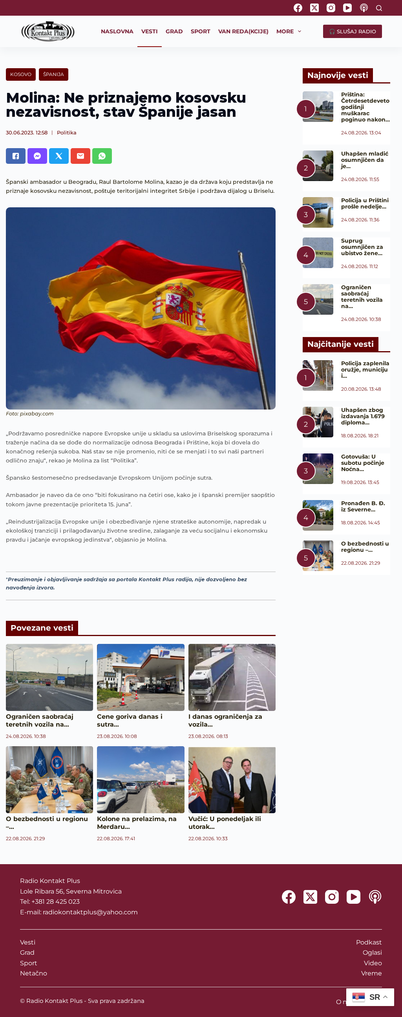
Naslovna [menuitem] (117, 31)
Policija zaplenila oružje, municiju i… (365, 369)
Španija (53, 74)
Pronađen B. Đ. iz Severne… (363, 506)
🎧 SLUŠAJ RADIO (352, 31)
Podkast (369, 942)
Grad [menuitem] (174, 31)
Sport (28, 963)
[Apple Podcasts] (364, 8)
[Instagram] (331, 8)
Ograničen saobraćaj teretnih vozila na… (39, 720)
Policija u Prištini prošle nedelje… (365, 203)
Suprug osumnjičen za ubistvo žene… (362, 247)
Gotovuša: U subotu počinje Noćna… (362, 463)
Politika (67, 132)
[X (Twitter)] (314, 8)
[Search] (379, 8)
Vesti (27, 942)
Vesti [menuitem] (149, 31)
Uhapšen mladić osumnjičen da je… (364, 160)
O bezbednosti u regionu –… (365, 546)
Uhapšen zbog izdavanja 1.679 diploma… (363, 416)
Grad (27, 952)
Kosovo (20, 74)
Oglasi (372, 952)
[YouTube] (347, 8)
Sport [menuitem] (200, 31)
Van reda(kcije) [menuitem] (243, 31)
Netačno (33, 973)
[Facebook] (298, 8)
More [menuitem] (285, 31)
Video (373, 963)
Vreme (371, 973)
